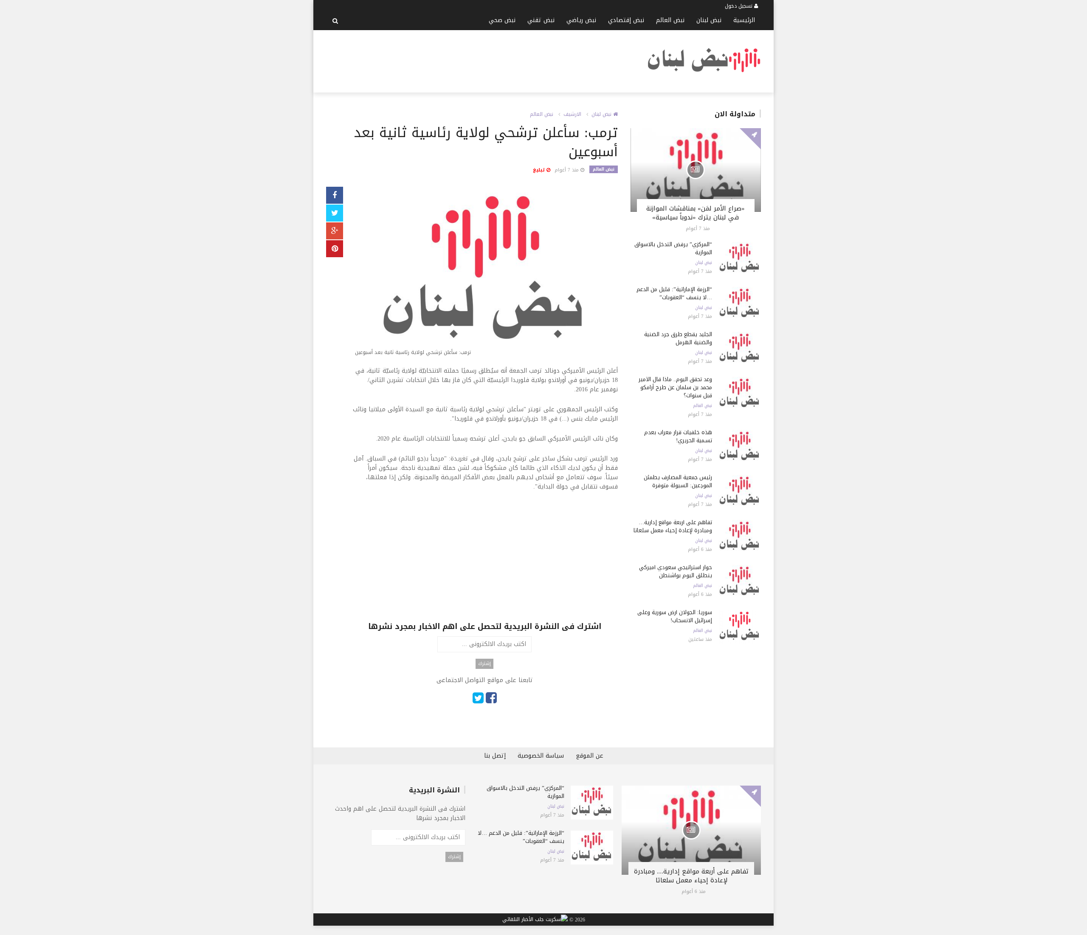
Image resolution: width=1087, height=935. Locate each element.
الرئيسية (744, 20)
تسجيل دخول (739, 6)
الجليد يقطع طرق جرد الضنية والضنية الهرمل (678, 338)
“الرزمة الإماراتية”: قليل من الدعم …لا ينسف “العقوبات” (674, 293)
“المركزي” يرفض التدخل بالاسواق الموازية (673, 248)
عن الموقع (589, 755)
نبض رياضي (581, 20)
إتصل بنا (495, 755)
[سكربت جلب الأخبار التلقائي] (535, 919)
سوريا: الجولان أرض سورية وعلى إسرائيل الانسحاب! (674, 616)
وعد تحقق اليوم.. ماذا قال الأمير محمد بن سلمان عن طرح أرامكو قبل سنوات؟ (675, 387)
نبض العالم (670, 20)
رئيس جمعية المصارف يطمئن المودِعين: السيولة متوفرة (678, 481)
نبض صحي (502, 20)
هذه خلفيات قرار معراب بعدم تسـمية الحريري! (678, 436)
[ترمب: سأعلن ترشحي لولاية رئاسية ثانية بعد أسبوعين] (485, 273)
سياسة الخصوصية (541, 755)
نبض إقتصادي (626, 20)
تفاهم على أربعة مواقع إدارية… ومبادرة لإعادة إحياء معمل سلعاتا (673, 526)
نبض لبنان (708, 20)
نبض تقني (541, 20)
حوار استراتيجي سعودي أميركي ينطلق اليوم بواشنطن (675, 571)
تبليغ (539, 170)
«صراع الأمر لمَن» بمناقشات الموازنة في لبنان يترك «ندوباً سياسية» (695, 212)
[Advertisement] (480, 60)
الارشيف (572, 114)
